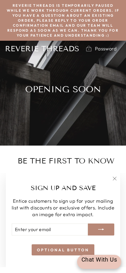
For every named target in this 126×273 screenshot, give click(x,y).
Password (106, 48)
